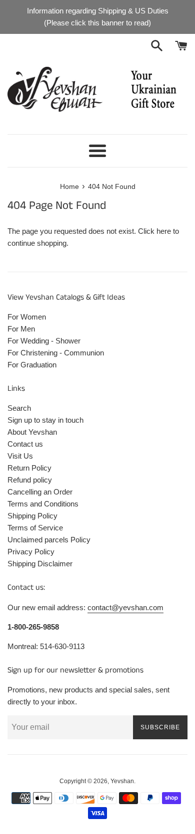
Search (19, 408)
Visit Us (20, 456)
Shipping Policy (33, 515)
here (163, 231)
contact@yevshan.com (126, 607)
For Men (21, 329)
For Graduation (32, 364)
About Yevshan (32, 432)
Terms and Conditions (43, 504)
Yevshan (122, 781)
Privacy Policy (31, 551)
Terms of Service (35, 527)
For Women (27, 317)
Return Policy (30, 468)
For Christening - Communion (56, 352)
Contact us (25, 444)
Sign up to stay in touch (46, 420)
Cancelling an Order (40, 492)
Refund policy (30, 480)
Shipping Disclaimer (40, 563)
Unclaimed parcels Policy (49, 539)
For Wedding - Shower (44, 340)
